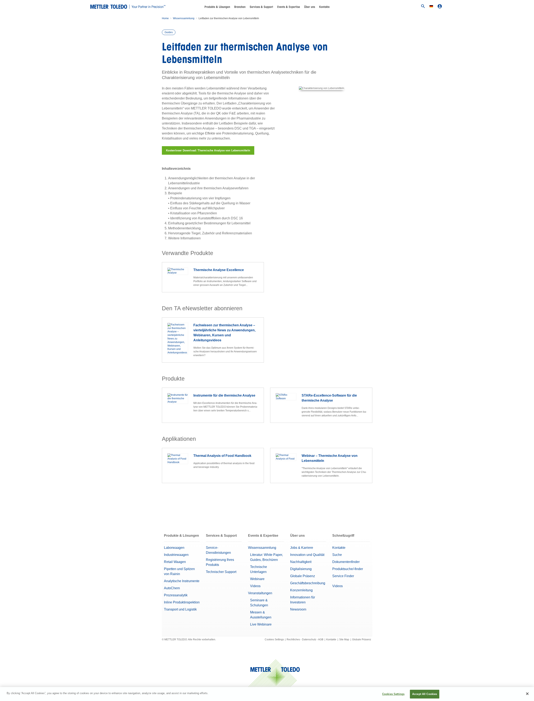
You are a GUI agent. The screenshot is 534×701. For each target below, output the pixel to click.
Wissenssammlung (183, 18)
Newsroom (298, 609)
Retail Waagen (175, 562)
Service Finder (343, 576)
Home (165, 18)
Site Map (344, 639)
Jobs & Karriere (301, 547)
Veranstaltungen (260, 593)
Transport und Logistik (180, 609)
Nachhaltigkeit (300, 562)
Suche (337, 555)
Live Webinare (261, 624)
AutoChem (172, 588)
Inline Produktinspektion (182, 602)
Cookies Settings (274, 639)
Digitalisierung (301, 569)
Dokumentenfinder (346, 562)
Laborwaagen (174, 547)
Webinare (257, 579)
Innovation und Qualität (307, 555)
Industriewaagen (176, 555)
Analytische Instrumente (181, 581)
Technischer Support (221, 572)
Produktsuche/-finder (347, 569)
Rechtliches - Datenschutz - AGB (305, 639)
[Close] (527, 693)
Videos (255, 586)
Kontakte (324, 7)
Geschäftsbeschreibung (307, 583)
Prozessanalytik (176, 595)
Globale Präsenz (302, 576)
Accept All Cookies (424, 694)
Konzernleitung (301, 590)
